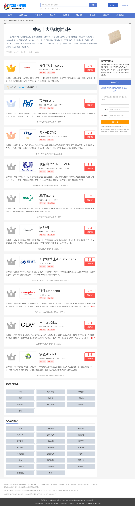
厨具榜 (106, 15)
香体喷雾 (20, 404)
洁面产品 (81, 441)
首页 (10, 15)
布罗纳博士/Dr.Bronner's (57, 259)
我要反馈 (125, 5)
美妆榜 (52, 15)
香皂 (20, 398)
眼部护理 (50, 460)
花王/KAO (46, 196)
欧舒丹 (44, 227)
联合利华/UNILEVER (55, 164)
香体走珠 (50, 404)
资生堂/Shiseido (51, 65)
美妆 (10, 20)
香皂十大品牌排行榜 (27, 20)
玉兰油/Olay (48, 322)
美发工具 (20, 435)
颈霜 (20, 411)
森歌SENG (58, 9)
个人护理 (20, 466)
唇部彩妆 (20, 447)
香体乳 (81, 404)
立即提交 (115, 122)
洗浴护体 (50, 447)
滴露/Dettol (47, 354)
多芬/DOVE (48, 132)
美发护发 (81, 447)
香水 (81, 454)
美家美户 (51, 9)
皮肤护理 (50, 428)
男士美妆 (20, 454)
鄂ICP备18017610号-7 (93, 503)
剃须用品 (20, 473)
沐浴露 (50, 398)
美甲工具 (50, 435)
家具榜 (92, 15)
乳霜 (20, 392)
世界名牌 (42, 73)
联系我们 (113, 5)
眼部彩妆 (81, 435)
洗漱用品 (81, 466)
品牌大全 (23, 15)
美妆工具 (50, 454)
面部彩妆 (20, 441)
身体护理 (16, 20)
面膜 (50, 473)
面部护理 (81, 460)
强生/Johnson (49, 291)
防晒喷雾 (81, 392)
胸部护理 (50, 392)
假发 (20, 428)
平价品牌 (50, 108)
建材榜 (79, 15)
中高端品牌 (51, 73)
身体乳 (81, 398)
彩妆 (20, 460)
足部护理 (50, 466)
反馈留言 (51, 500)
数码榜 (66, 15)
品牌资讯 (120, 15)
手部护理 (81, 428)
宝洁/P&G (46, 101)
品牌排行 (38, 15)
